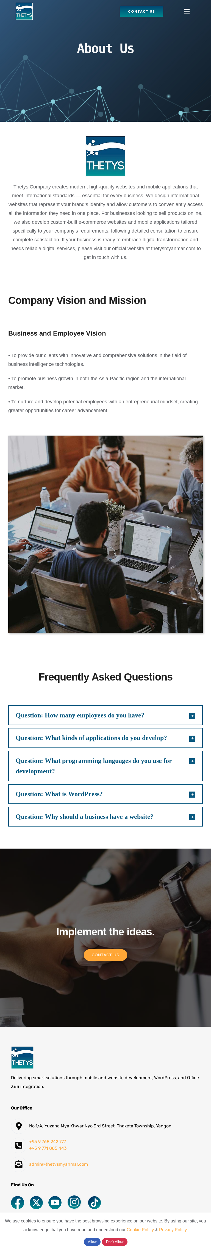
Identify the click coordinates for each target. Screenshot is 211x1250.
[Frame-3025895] (36, 1198)
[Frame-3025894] (55, 1198)
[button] (105, 715)
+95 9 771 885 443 (48, 1148)
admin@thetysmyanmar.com (58, 1164)
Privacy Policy (173, 1229)
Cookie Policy (140, 1229)
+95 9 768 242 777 (47, 1141)
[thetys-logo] (24, 5)
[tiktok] (94, 1198)
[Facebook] (17, 1198)
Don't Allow (114, 1242)
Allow (92, 1242)
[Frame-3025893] (74, 1197)
